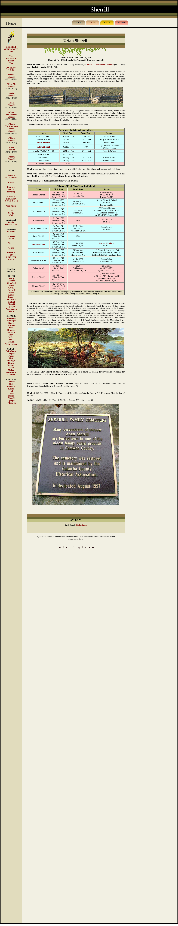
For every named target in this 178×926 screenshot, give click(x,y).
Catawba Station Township (11, 189)
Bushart (11, 325)
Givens (11, 288)
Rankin (11, 342)
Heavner (11, 330)
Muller (11, 370)
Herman (11, 332)
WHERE (11, 252)
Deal (11, 328)
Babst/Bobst (11, 351)
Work (11, 311)
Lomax (11, 297)
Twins (11, 248)
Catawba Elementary (11, 197)
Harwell (11, 290)
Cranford (11, 283)
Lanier (11, 295)
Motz (11, 339)
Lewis (11, 393)
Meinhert (11, 365)
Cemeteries (11, 206)
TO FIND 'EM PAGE (11, 257)
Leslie (11, 391)
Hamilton (11, 386)
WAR (11, 215)
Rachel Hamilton (106, 243)
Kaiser (11, 292)
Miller (11, 337)
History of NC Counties (11, 176)
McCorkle (11, 299)
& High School (11, 201)
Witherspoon (11, 344)
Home (11, 23)
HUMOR (11, 232)
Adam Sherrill (43, 147)
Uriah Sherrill (11, 104)
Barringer (11, 321)
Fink (11, 358)
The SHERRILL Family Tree (11, 59)
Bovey (11, 323)
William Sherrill (11, 139)
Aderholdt (11, 318)
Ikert (11, 335)
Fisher (11, 285)
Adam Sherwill (11, 148)
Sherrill (11, 77)
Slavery (11, 243)
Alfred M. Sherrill (11, 85)
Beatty (11, 278)
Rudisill (11, 302)
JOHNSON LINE (11, 69)
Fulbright (11, 360)
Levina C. (11, 74)
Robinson (11, 375)
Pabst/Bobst (11, 372)
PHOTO (11, 236)
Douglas (11, 353)
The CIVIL (11, 211)
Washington (11, 309)
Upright (11, 306)
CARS (11, 182)
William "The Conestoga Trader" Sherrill (11, 127)
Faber (11, 356)
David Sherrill (11, 94)
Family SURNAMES (11, 223)
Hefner (11, 363)
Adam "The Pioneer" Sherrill (11, 114)
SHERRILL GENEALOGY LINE (11, 49)
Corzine (11, 281)
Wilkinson (11, 403)
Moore (11, 396)
